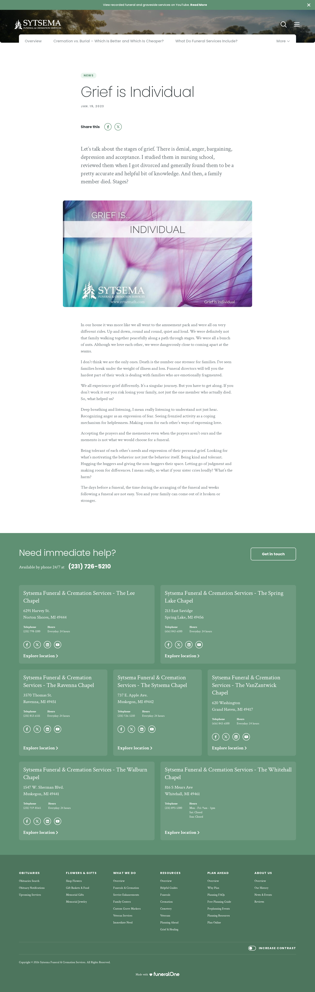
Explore (39, 656)
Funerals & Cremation (126, 888)
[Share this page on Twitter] (118, 126)
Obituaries (29, 873)
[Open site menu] (296, 24)
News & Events (263, 895)
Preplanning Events (218, 909)
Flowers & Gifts (81, 873)
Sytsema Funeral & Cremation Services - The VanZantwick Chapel (246, 685)
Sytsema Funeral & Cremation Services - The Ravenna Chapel (58, 681)
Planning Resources (218, 916)
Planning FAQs (216, 895)
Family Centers (122, 902)
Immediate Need (123, 923)
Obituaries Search (29, 881)
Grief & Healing (169, 929)
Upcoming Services (30, 895)
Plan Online (214, 923)
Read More (198, 5)
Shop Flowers (74, 881)
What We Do (124, 873)
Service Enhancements (126, 895)
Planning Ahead (169, 923)
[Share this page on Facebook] (108, 126)
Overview (119, 881)
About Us (263, 873)
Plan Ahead (218, 873)
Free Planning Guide (219, 902)
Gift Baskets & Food (77, 888)
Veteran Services (122, 916)
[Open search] (283, 24)
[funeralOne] (167, 974)
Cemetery (166, 909)
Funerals (165, 895)
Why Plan (213, 888)
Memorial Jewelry (76, 902)
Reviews (259, 902)
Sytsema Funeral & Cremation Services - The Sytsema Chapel (152, 681)
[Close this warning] (309, 5)
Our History (261, 888)
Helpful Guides (169, 888)
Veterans (165, 916)
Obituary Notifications (32, 888)
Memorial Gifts (75, 895)
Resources (170, 873)
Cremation (166, 902)
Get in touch (273, 554)
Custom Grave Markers (127, 909)
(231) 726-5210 (89, 566)
